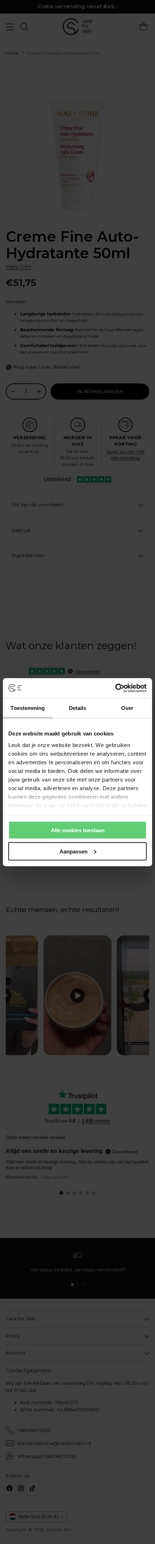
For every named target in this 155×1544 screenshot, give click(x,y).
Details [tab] (78, 708)
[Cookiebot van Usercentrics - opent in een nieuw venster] (115, 688)
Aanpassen (73, 851)
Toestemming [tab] (27, 708)
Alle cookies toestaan (78, 830)
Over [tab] (127, 708)
